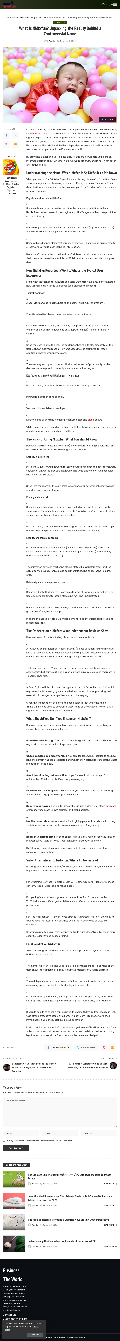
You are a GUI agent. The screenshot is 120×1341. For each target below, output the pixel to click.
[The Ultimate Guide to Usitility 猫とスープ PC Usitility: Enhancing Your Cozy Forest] (14, 1179)
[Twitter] (15, 135)
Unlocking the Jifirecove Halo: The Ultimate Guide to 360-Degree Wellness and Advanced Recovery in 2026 (70, 1198)
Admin (52, 41)
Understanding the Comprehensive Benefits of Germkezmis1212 (62, 1241)
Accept (35, 1335)
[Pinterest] (6, 144)
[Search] (108, 4)
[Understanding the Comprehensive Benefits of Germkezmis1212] (14, 1244)
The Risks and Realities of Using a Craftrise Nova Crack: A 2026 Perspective (68, 1220)
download (111, 806)
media (36, 133)
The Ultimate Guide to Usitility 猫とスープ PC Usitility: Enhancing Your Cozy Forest (69, 1176)
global (91, 419)
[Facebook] (6, 135)
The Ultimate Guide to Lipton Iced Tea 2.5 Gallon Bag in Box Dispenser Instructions (11, 185)
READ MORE (108, 1184)
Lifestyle (60, 22)
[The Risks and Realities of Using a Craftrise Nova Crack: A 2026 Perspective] (14, 1222)
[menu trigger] (114, 4)
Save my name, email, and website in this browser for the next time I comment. (39, 1141)
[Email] (15, 144)
